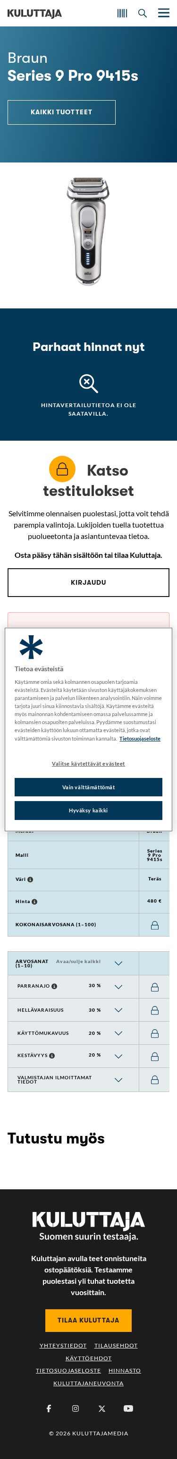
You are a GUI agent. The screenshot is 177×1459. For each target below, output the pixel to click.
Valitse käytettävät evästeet (88, 763)
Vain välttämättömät (88, 787)
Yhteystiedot (63, 1345)
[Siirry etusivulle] (35, 13)
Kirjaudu (88, 582)
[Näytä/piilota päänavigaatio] (162, 13)
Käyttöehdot (89, 1358)
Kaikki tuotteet (62, 112)
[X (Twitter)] (102, 1408)
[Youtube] (128, 1408)
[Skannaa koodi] (122, 13)
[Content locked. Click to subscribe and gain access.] (155, 925)
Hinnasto (125, 1370)
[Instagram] (75, 1408)
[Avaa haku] (142, 13)
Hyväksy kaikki (88, 811)
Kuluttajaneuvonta (88, 1383)
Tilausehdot (116, 1345)
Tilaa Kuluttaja (88, 1320)
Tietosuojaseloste (68, 1370)
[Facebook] (49, 1408)
